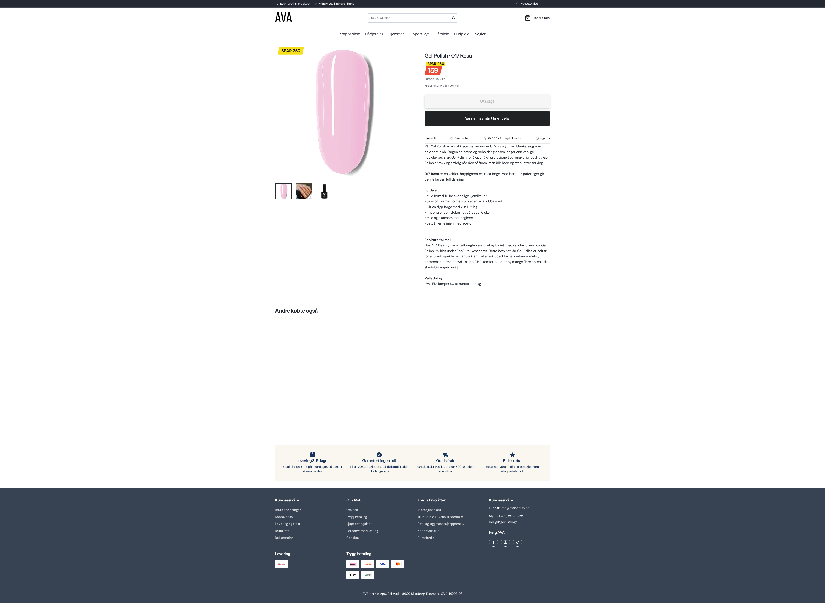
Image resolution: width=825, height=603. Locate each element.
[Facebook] (493, 542)
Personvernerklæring (362, 531)
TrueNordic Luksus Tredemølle (440, 517)
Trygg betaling (356, 517)
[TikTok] (517, 542)
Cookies (352, 538)
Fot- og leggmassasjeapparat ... (441, 524)
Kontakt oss (284, 517)
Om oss (352, 510)
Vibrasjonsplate (429, 510)
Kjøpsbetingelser (359, 524)
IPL (420, 545)
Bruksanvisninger (288, 510)
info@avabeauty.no (515, 508)
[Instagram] (505, 542)
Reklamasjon (284, 538)
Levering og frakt (287, 524)
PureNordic (426, 538)
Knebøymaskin (429, 531)
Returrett (282, 531)
